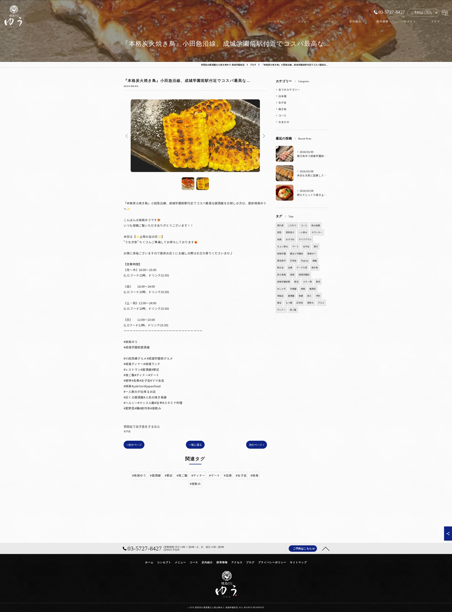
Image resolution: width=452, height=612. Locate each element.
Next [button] (263, 135)
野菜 (279, 232)
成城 (292, 274)
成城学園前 (304, 274)
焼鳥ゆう (311, 253)
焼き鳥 (282, 109)
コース (282, 115)
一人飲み (303, 232)
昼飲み (310, 302)
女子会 (127, 431)
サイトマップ (298, 562)
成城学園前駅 (283, 281)
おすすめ (290, 239)
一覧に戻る (195, 445)
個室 (315, 260)
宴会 (279, 302)
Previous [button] (127, 135)
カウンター (317, 232)
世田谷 (280, 295)
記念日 (299, 302)
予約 (318, 295)
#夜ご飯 (182, 475)
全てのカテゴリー (289, 89)
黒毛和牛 (281, 260)
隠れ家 (280, 225)
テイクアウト (305, 239)
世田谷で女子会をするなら (142, 426)
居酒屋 (291, 295)
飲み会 (280, 267)
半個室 (293, 288)
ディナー (281, 309)
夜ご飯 (293, 309)
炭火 (309, 295)
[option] (195, 135)
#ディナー (198, 475)
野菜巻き (290, 232)
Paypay (304, 260)
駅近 (296, 281)
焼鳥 (303, 288)
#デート (214, 475)
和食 (301, 295)
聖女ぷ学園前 (296, 253)
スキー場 (307, 281)
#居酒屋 (155, 475)
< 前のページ (134, 445)
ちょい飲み (282, 246)
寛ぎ (316, 246)
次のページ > (256, 445)
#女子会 (241, 475)
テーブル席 (301, 267)
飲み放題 (315, 225)
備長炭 (312, 288)
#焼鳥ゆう (139, 475)
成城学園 (281, 253)
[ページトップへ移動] (325, 548)
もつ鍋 (289, 302)
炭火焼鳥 (281, 274)
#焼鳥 (254, 475)
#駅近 (169, 475)
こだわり (292, 225)
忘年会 (293, 260)
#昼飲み (195, 484)
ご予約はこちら (421, 12)
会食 (290, 267)
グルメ (321, 302)
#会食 (228, 475)
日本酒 (282, 96)
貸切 (318, 281)
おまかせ (283, 122)
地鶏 (279, 239)
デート (295, 246)
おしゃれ (281, 288)
